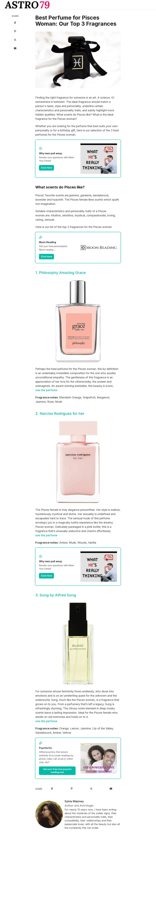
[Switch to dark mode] (78, 5)
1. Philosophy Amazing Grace (60, 272)
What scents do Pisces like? (60, 187)
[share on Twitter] (15, 40)
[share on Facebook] (15, 23)
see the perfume (46, 390)
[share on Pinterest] (15, 31)
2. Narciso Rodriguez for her (59, 413)
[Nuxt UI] (27, 5)
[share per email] (15, 48)
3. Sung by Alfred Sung (55, 595)
